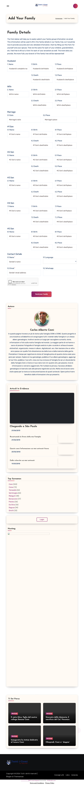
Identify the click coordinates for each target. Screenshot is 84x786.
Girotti (11, 510)
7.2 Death (35, 217)
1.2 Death (34, 75)
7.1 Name (10, 206)
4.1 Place (58, 130)
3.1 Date (10, 115)
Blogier (9, 777)
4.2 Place (58, 141)
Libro (68, 775)
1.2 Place (58, 75)
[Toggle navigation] (8, 6)
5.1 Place (58, 155)
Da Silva (12, 505)
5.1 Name (10, 155)
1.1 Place (58, 64)
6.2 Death (35, 192)
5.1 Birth (34, 155)
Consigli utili (59, 775)
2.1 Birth (34, 90)
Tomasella (12, 490)
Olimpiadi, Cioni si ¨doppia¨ (58, 742)
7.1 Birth (34, 206)
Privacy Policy (49, 783)
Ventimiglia (13, 493)
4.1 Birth (34, 130)
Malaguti (12, 496)
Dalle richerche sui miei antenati (22, 460)
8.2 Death (35, 243)
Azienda (74, 775)
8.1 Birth (34, 232)
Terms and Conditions (37, 783)
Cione (11, 487)
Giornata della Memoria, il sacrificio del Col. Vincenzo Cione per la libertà (57, 719)
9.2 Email (11, 268)
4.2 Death (35, 141)
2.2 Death (35, 101)
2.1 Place (58, 90)
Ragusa (12, 508)
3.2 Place (46, 115)
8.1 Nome (10, 232)
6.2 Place (58, 192)
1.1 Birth (34, 64)
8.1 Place (58, 232)
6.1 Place (58, 181)
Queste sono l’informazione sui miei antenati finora (29, 448)
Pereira (11, 502)
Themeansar (18, 777)
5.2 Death (35, 166)
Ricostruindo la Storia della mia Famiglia (25, 437)
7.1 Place (58, 206)
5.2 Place (58, 166)
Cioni (11, 484)
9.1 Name (11, 257)
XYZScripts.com (51, 780)
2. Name (10, 90)
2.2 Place (58, 101)
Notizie (14, 713)
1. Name (10, 64)
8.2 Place (58, 243)
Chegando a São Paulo (23, 426)
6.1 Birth (34, 181)
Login (42, 519)
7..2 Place (58, 217)
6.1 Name (10, 181)
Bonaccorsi (13, 499)
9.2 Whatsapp (48, 268)
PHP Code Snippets (33, 780)
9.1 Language (48, 257)
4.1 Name (10, 130)
